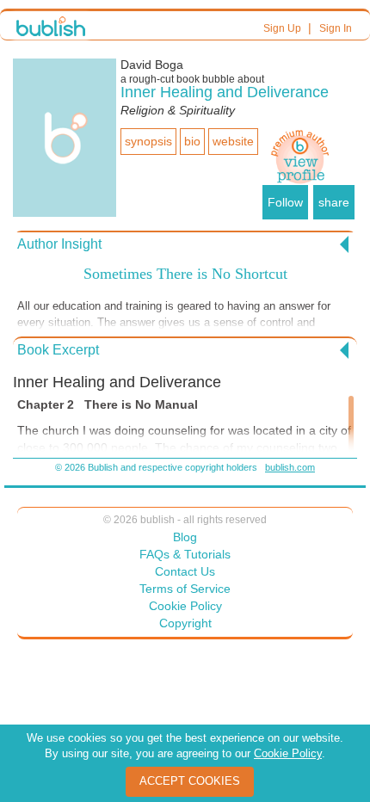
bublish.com (290, 467)
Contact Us (185, 571)
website (233, 141)
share (333, 202)
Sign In (335, 28)
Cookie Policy (185, 606)
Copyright (185, 623)
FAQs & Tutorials (185, 554)
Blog (185, 537)
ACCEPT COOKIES (189, 780)
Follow (285, 202)
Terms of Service (185, 588)
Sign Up (282, 28)
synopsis (148, 141)
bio (192, 141)
